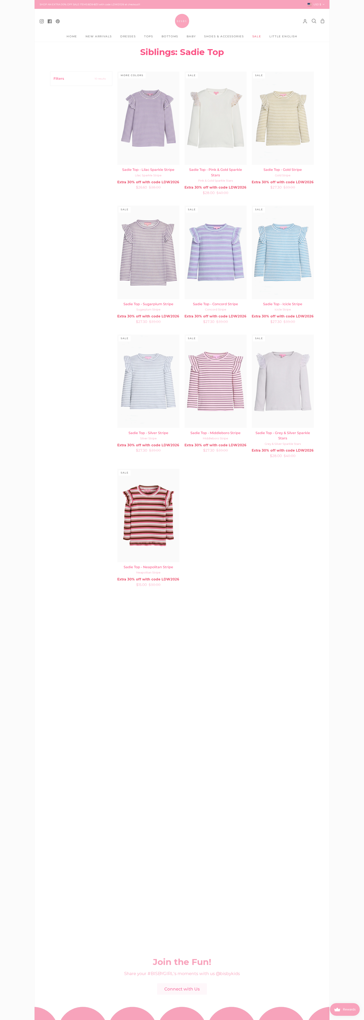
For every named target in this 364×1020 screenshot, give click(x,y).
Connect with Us (182, 989)
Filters (80, 79)
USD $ (317, 4)
